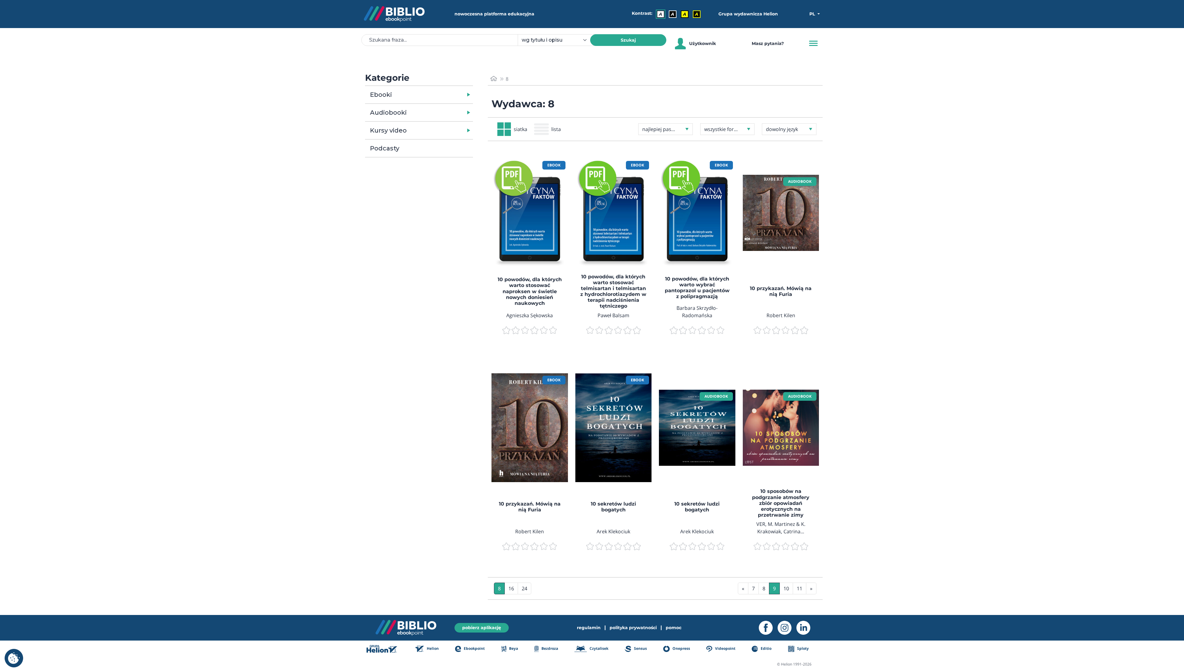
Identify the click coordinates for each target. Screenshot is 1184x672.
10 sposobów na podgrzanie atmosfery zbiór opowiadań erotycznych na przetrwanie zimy (780, 503)
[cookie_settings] (14, 658)
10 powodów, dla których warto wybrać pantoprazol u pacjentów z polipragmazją (697, 288)
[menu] (529, 213)
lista (556, 129)
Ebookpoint (474, 648)
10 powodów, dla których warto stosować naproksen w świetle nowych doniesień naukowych (530, 291)
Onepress (681, 648)
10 (786, 588)
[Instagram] (787, 628)
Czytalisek (598, 648)
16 (511, 588)
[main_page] (493, 79)
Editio (765, 648)
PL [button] (812, 14)
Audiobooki (388, 112)
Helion (432, 648)
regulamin (589, 627)
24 (524, 588)
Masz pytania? (768, 43)
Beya (513, 648)
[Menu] (813, 43)
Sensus (640, 648)
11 (799, 588)
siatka (520, 129)
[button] (435, 94)
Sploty (802, 648)
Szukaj (628, 40)
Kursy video (388, 130)
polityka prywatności (633, 627)
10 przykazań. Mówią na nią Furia (781, 291)
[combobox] (557, 40)
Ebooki (381, 94)
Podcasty (384, 148)
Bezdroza (549, 648)
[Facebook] (768, 628)
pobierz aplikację (481, 627)
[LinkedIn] (805, 628)
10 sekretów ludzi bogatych (613, 507)
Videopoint (724, 648)
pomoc (673, 627)
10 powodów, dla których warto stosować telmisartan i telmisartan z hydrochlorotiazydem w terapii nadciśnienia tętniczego (613, 291)
